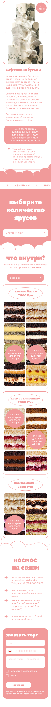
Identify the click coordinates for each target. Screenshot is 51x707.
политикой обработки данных (27, 693)
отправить (18, 685)
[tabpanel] (25, 273)
